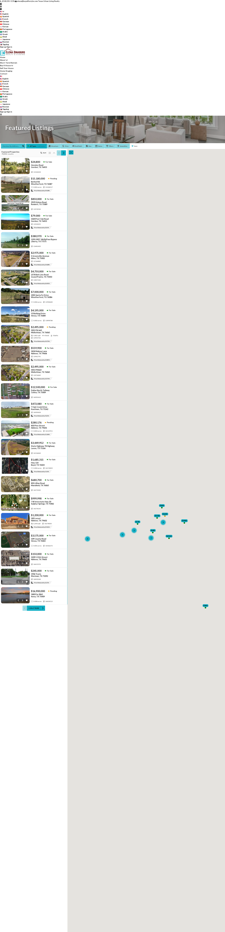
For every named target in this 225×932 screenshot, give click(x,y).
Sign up (3, 47)
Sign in (9, 47)
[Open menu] (1, 114)
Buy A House (5, 65)
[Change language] (2, 11)
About (2, 60)
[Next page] (63, 153)
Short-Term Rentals (8, 63)
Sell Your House (7, 68)
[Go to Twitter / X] (1, 9)
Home (2, 57)
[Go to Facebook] (1, 4)
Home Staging (6, 71)
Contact (3, 74)
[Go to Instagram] (1, 6)
